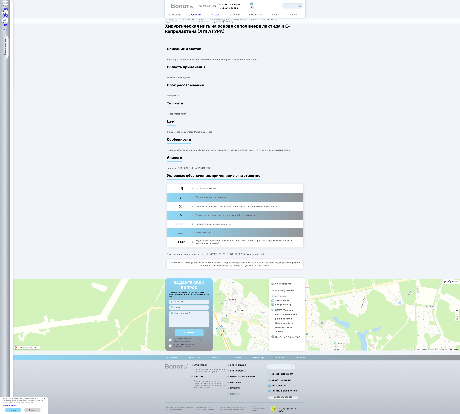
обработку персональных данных (187, 340)
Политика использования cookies (258, 408)
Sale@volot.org (209, 6)
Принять (13, 410)
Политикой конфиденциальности (184, 346)
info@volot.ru (279, 385)
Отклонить (32, 410)
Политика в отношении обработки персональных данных (179, 408)
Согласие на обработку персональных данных (205, 408)
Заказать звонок (283, 397)
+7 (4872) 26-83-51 (230, 8)
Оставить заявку (5, 47)
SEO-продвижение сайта (287, 410)
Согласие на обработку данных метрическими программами (233, 408)
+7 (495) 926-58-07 (231, 5)
